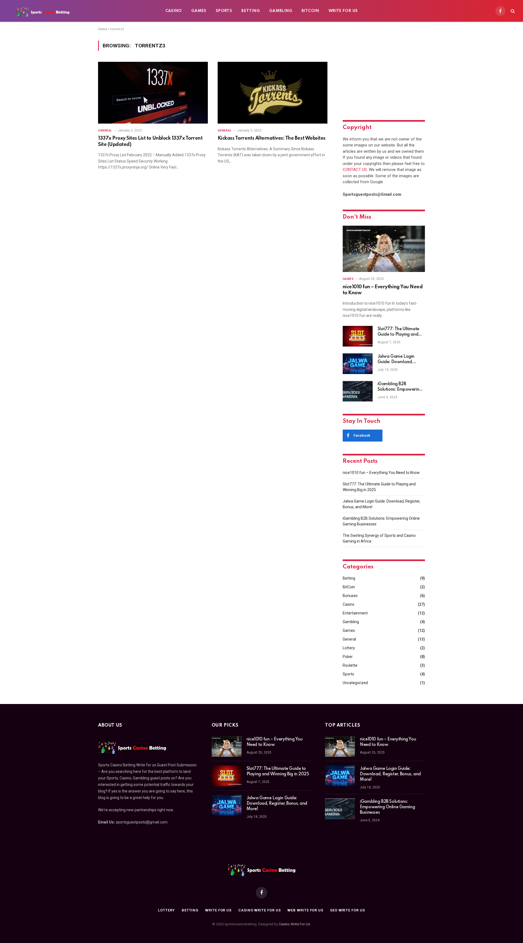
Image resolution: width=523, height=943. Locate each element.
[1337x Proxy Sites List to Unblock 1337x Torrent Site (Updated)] (153, 93)
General (105, 130)
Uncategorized (355, 683)
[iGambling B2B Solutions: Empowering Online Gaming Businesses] (358, 391)
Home (102, 29)
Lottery (349, 648)
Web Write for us (305, 910)
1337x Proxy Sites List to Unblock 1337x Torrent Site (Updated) (150, 141)
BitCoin (310, 11)
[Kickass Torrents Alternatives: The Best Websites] (272, 93)
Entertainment (355, 613)
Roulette (350, 665)
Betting (250, 11)
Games (198, 11)
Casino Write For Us (294, 924)
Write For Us (343, 11)
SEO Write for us (347, 910)
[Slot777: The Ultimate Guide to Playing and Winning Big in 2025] (358, 336)
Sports (224, 11)
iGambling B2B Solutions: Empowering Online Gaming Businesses (400, 387)
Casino (173, 11)
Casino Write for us (259, 910)
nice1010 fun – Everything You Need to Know (383, 289)
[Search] (512, 11)
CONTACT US (355, 169)
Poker (348, 656)
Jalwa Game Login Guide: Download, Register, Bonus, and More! (397, 359)
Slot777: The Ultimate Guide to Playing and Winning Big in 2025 (398, 332)
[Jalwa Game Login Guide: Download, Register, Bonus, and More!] (358, 363)
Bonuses (350, 595)
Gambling (280, 11)
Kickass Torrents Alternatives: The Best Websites (272, 138)
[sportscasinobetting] (42, 11)
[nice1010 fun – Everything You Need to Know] (384, 249)
